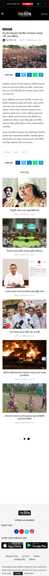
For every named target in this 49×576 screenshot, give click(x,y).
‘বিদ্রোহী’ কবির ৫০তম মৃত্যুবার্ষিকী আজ (24, 210)
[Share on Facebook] (17, 75)
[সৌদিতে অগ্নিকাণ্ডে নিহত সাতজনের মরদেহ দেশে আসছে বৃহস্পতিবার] (24, 354)
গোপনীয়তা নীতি (19, 559)
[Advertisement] (24, 473)
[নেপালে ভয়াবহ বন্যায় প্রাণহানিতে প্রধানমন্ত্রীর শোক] (24, 273)
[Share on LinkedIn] (29, 75)
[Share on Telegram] (41, 75)
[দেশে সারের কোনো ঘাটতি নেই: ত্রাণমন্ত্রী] (24, 314)
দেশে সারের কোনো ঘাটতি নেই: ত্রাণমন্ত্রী (25, 332)
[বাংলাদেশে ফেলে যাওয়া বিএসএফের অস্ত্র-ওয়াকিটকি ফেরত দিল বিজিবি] (24, 398)
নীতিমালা (32, 559)
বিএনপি (24, 152)
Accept (18, 573)
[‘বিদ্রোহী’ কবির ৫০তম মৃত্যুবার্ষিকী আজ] (24, 192)
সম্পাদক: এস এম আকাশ (24, 520)
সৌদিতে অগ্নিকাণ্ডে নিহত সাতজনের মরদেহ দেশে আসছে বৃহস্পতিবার (24, 374)
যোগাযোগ (26, 556)
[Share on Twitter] (23, 75)
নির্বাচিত (16, 152)
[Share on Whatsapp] (35, 75)
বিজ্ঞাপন (37, 556)
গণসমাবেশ (7, 152)
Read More (29, 573)
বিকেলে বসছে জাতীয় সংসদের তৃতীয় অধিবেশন (24, 251)
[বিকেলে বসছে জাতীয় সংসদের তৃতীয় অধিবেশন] (24, 233)
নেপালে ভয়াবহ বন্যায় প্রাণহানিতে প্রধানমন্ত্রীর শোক (24, 291)
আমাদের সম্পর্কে (12, 556)
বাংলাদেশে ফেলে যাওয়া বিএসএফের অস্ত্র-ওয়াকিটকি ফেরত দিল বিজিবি (24, 417)
